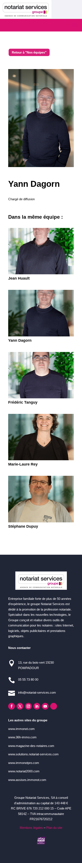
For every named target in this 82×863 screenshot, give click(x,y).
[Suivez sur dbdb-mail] (53, 706)
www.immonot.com (21, 729)
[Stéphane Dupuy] (41, 499)
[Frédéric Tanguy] (41, 375)
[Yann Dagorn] (41, 313)
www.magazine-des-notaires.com (31, 746)
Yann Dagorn (20, 340)
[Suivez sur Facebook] (11, 706)
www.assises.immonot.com (27, 780)
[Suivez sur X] (20, 706)
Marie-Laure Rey (23, 464)
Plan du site (54, 827)
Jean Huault (19, 278)
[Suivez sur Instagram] (28, 706)
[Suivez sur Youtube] (45, 706)
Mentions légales (31, 827)
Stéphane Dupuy (23, 526)
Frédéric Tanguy (22, 402)
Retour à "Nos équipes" (29, 52)
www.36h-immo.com (22, 737)
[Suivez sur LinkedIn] (36, 706)
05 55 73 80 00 (28, 679)
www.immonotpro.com (23, 763)
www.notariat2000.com (24, 771)
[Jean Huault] (41, 251)
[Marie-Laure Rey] (41, 437)
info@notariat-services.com (37, 692)
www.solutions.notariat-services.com (33, 754)
